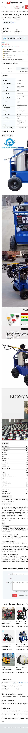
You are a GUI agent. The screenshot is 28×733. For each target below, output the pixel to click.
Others (17, 688)
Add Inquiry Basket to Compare (10, 63)
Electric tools (5, 688)
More (3, 721)
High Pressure (6, 711)
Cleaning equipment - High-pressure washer (12, 686)
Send (15, 595)
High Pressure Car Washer (9, 718)
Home (3, 11)
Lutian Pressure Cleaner (8, 703)
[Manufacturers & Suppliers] (14, 2)
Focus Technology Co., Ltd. (19, 726)
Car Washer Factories (18, 711)
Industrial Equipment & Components (13, 11)
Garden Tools (19, 686)
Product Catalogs (23, 682)
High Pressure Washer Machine (10, 714)
